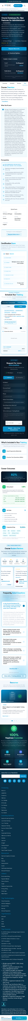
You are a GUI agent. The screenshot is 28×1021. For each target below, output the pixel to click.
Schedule (12, 83)
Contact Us (3, 106)
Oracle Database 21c (13, 8)
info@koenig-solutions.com (15, 119)
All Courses (17, 5)
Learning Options (5, 103)
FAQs (25, 83)
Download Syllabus (15, 53)
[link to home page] (8, 5)
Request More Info (14, 48)
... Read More (4, 38)
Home (2, 8)
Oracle (6, 8)
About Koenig (4, 97)
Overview (5, 83)
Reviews (19, 83)
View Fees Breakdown (6, 1018)
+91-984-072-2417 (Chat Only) (15, 1)
